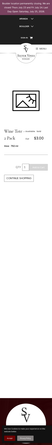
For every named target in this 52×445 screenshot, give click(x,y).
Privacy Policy (25, 438)
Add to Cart (38, 167)
